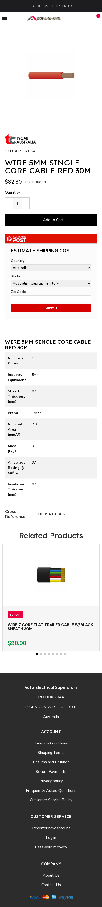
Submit (51, 308)
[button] (75, 18)
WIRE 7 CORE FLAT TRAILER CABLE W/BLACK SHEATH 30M (50, 626)
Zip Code (18, 292)
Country (18, 260)
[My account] (86, 18)
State (15, 276)
